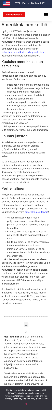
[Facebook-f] (26, 332)
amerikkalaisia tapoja (36, 212)
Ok (26, 404)
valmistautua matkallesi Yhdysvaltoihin (22, 52)
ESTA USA (20, 3)
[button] (46, 14)
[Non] (47, 398)
